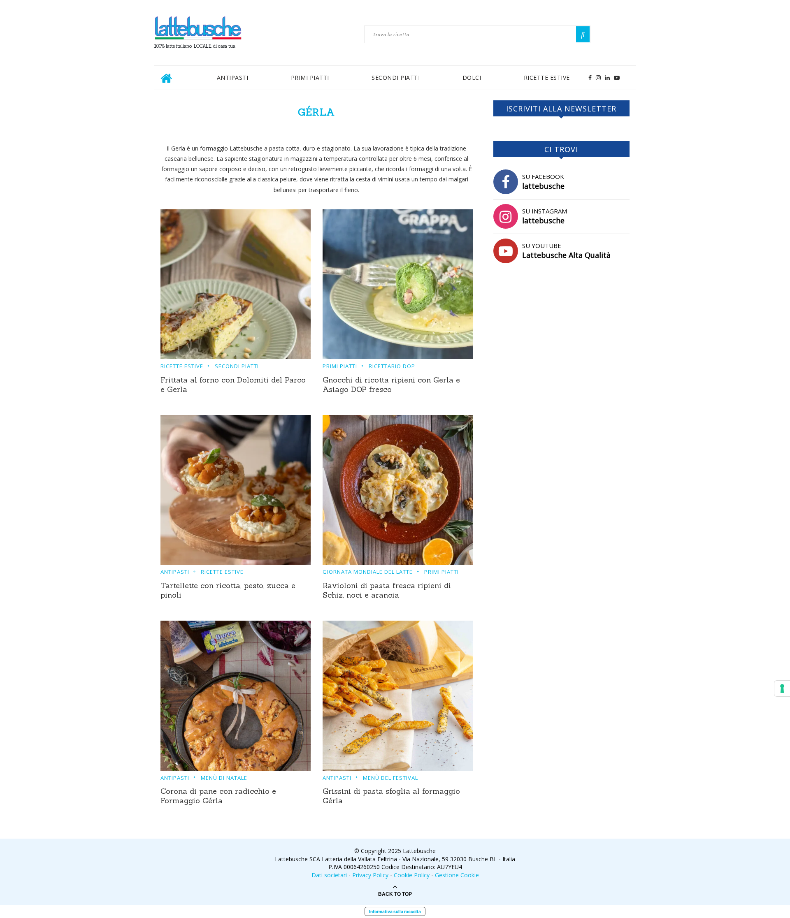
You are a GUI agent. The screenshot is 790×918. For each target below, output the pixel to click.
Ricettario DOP (392, 366)
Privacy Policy (370, 875)
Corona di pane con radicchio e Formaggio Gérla (218, 795)
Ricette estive (547, 77)
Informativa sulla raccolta (395, 911)
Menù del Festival (390, 778)
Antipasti (233, 77)
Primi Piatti (310, 77)
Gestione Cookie (457, 875)
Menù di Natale (224, 778)
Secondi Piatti (396, 77)
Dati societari (329, 875)
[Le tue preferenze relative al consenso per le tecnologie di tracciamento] (782, 688)
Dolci (471, 77)
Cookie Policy (412, 875)
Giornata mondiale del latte (368, 572)
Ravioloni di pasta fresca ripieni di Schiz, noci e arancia (387, 590)
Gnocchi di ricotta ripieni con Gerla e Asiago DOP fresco (391, 384)
